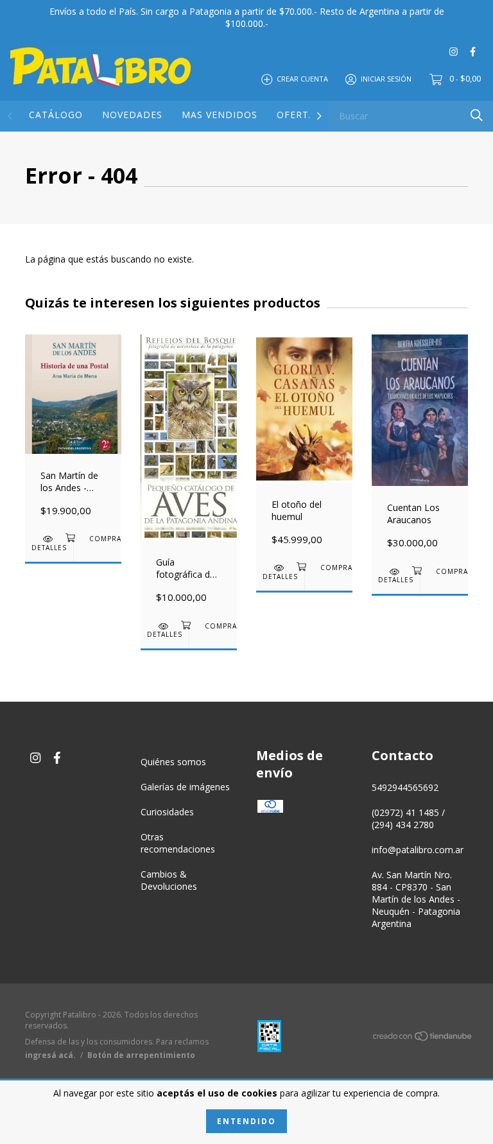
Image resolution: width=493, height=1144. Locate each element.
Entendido (246, 1121)
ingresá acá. (50, 1055)
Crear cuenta (302, 78)
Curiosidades (167, 812)
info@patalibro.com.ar (417, 850)
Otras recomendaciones (178, 843)
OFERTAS (299, 114)
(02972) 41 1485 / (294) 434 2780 (408, 818)
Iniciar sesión (386, 78)
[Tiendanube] (423, 1038)
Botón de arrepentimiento (141, 1055)
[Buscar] (476, 115)
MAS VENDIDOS (219, 114)
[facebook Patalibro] (473, 51)
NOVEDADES (132, 114)
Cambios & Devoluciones (169, 880)
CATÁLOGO (56, 114)
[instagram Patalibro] (453, 51)
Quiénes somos (173, 762)
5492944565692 (405, 787)
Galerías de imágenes (185, 787)
